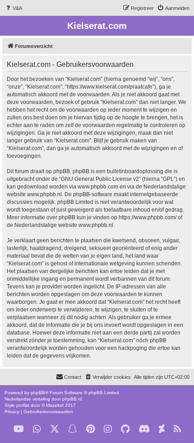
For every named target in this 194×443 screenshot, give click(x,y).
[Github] (125, 429)
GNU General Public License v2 (100, 179)
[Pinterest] (90, 429)
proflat (22, 405)
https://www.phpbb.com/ (147, 217)
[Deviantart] (162, 429)
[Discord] (144, 429)
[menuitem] (13, 8)
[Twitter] (54, 429)
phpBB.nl (72, 398)
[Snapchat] (72, 429)
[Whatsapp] (37, 429)
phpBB (38, 392)
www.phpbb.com (98, 187)
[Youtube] (18, 429)
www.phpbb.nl (44, 194)
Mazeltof (55, 405)
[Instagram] (108, 429)
